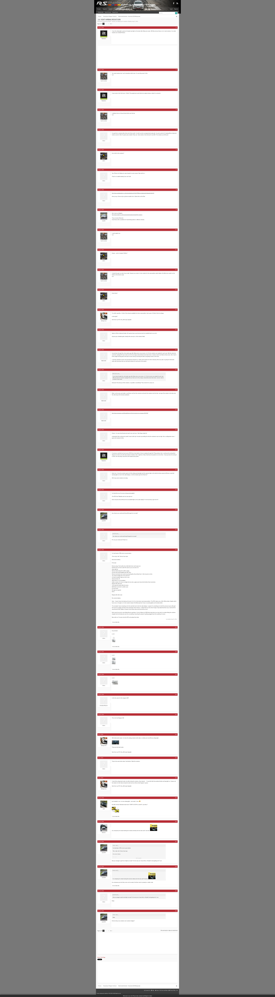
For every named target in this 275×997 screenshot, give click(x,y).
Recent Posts (115, 12)
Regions (105, 9)
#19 (176, 409)
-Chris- (103, 140)
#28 (176, 651)
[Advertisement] (137, 56)
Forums (99, 9)
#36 (176, 821)
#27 (176, 627)
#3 (176, 89)
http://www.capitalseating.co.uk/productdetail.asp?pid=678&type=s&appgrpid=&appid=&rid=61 (133, 193)
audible (119, 607)
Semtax (113, 622)
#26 (176, 549)
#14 (176, 309)
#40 (176, 910)
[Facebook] (173, 3)
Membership (100, 12)
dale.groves (103, 320)
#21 (176, 449)
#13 (176, 289)
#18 (176, 389)
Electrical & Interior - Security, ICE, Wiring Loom (113, 21)
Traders (116, 9)
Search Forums (108, 12)
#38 (176, 866)
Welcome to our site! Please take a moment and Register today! (137, 995)
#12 (176, 269)
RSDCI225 (103, 360)
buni (104, 808)
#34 (176, 777)
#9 (176, 209)
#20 (176, 429)
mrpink (103, 220)
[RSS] (177, 3)
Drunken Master (104, 705)
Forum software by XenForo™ (109, 993)
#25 (176, 529)
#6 (176, 149)
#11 (176, 249)
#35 (176, 797)
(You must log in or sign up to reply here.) (169, 930)
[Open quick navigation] (176, 16)
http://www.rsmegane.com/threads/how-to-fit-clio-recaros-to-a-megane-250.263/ (130, 413)
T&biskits (130, 21)
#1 (176, 27)
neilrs (103, 160)
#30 (176, 694)
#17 (176, 369)
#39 (176, 890)
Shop (128, 9)
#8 (176, 189)
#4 (176, 109)
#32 (176, 734)
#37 (176, 841)
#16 (176, 349)
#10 (176, 229)
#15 (176, 329)
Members (122, 9)
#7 (176, 169)
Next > (111, 23)
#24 (176, 509)
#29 (176, 674)
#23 (176, 489)
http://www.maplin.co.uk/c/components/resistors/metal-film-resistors (127, 214)
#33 (176, 757)
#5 (176, 129)
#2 (176, 69)
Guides (110, 9)
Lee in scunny (104, 80)
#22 (176, 469)
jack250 (104, 520)
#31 (176, 714)
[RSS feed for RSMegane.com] (177, 990)
